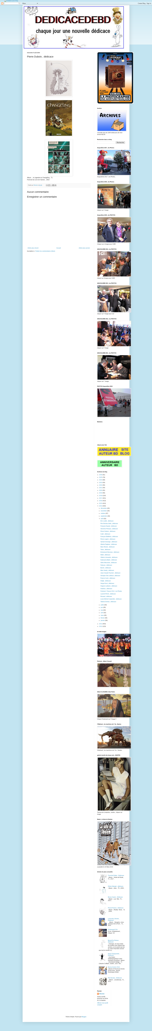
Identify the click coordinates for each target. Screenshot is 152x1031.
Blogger (84, 1017)
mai (102, 610)
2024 (101, 480)
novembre (104, 511)
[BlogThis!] (49, 185)
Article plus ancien (84, 248)
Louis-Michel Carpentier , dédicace (111, 599)
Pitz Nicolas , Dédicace (115, 978)
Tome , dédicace (105, 549)
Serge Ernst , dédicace (107, 583)
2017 (101, 498)
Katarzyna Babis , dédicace (108, 560)
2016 (101, 500)
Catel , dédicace (105, 534)
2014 (101, 506)
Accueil (58, 248)
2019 (101, 493)
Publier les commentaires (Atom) (45, 251)
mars (102, 615)
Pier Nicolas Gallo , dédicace (109, 523)
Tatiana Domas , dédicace (108, 601)
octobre (103, 513)
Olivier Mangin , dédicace (115, 886)
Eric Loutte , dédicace (106, 521)
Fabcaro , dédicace (106, 565)
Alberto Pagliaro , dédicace (108, 544)
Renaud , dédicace (106, 596)
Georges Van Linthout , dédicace (110, 575)
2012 (101, 626)
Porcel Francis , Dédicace (115, 908)
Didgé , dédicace (105, 581)
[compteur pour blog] (11, 1)
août (102, 518)
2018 (101, 495)
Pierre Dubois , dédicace (107, 531)
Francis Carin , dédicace (107, 578)
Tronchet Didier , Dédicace (116, 875)
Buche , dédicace (105, 568)
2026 (101, 475)
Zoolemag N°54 (113, 929)
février (103, 618)
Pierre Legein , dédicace (107, 539)
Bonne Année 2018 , (114, 967)
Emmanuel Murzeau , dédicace (109, 552)
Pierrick (101, 994)
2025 (101, 477)
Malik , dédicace (105, 555)
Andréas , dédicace (106, 588)
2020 (101, 490)
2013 (101, 624)
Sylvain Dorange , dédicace (108, 542)
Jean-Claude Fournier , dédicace (110, 573)
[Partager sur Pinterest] (55, 185)
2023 (101, 482)
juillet (102, 605)
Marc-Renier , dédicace (107, 547)
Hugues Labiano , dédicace (108, 586)
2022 (101, 485)
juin (102, 607)
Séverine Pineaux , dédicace (109, 529)
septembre (104, 516)
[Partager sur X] (51, 185)
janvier (103, 620)
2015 (101, 503)
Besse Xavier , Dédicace (115, 897)
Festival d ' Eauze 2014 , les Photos (111, 591)
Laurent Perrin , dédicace (108, 594)
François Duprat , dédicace (108, 526)
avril (102, 612)
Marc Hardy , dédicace (107, 570)
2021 (101, 487)
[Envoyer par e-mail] (47, 185)
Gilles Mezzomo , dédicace (108, 562)
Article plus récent (33, 248)
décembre (104, 508)
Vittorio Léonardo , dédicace (109, 557)
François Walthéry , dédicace (109, 536)
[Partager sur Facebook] (53, 185)
